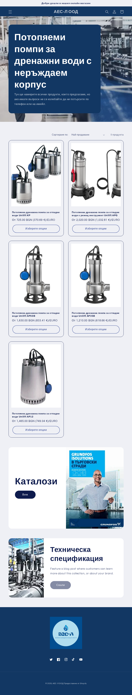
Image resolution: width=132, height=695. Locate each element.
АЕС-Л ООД (58, 683)
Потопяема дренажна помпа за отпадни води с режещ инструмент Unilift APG (95, 213)
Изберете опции (36, 228)
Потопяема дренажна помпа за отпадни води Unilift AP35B (95, 314)
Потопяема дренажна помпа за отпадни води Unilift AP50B (36, 314)
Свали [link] (60, 585)
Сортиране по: (60, 135)
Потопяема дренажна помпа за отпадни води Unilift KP (36, 213)
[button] (10, 11)
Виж (25, 494)
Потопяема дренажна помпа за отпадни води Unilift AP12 (36, 415)
